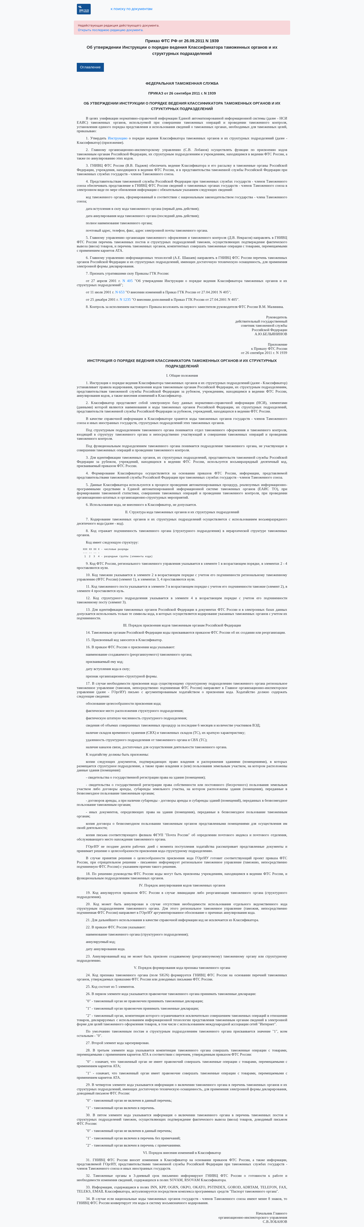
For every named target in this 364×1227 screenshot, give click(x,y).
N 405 (127, 281)
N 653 (120, 292)
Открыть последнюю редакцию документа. (110, 30)
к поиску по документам (131, 9)
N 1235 (125, 299)
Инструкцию (117, 138)
